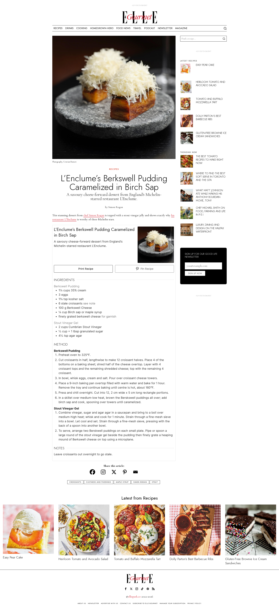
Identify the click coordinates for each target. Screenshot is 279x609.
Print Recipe (85, 268)
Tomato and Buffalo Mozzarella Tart (209, 100)
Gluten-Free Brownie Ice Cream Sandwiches (211, 134)
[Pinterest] (125, 472)
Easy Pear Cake (205, 65)
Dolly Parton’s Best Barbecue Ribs (208, 117)
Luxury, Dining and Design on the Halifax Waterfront (210, 228)
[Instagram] (103, 472)
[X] (114, 472)
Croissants (75, 482)
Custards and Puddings (98, 482)
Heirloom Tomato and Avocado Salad (210, 83)
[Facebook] (92, 472)
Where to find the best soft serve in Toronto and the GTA (211, 176)
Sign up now (195, 273)
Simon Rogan (115, 207)
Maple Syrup (122, 482)
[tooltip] (125, 588)
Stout (155, 482)
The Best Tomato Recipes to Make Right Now (209, 159)
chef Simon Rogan (93, 215)
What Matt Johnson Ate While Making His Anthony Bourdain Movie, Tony (209, 195)
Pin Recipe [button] (146, 268)
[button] (224, 39)
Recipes (114, 169)
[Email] (135, 472)
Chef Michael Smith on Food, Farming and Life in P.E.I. (211, 211)
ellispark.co (134, 596)
